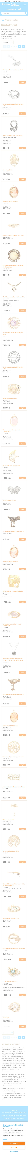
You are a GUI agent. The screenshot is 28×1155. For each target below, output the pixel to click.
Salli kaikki (14, 1143)
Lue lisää (5, 1138)
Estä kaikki (14, 1147)
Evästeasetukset (14, 1151)
